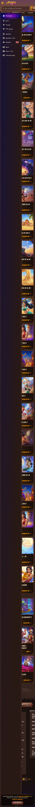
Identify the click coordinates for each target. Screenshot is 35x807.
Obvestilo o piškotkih (24, 796)
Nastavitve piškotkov (17, 799)
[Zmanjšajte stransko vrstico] (2, 3)
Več (29, 779)
